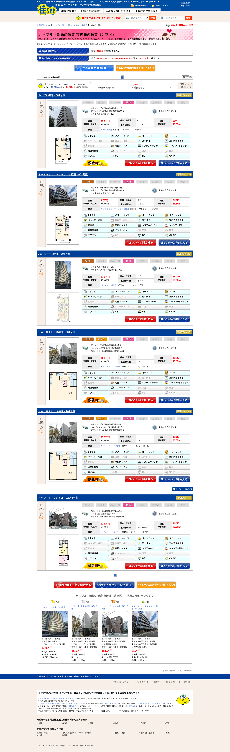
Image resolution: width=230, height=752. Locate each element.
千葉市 (122, 733)
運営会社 (187, 682)
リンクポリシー (171, 682)
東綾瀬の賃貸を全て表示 (182, 25)
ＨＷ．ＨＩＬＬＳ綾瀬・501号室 (56, 332)
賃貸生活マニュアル (90, 676)
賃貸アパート (59, 698)
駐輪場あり (73, 706)
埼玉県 (141, 733)
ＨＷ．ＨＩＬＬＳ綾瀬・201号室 (56, 411)
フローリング (156, 703)
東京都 (39, 733)
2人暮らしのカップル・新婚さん (50, 703)
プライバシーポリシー (121, 682)
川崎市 (80, 733)
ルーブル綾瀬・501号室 (51, 95)
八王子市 (167, 723)
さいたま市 (150, 733)
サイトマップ (185, 6)
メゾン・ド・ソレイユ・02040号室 (58, 497)
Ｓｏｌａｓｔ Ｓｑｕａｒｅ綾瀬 (115, 209)
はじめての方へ (186, 3)
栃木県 (39, 735)
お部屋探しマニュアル (47, 676)
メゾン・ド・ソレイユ (110, 532)
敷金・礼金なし (111, 703)
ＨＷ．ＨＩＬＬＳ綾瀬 (110, 366)
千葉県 (116, 733)
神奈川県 (65, 733)
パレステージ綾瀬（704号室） (54, 607)
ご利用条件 (141, 682)
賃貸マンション (72, 698)
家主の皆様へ (170, 671)
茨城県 (167, 733)
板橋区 (64, 723)
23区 (45, 733)
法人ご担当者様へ (186, 671)
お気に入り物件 (162, 5)
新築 (70, 703)
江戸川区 (142, 723)
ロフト (165, 703)
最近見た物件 (141, 5)
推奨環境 (155, 682)
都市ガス (132, 706)
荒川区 (39, 723)
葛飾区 (115, 723)
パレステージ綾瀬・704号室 (54, 254)
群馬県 (64, 735)
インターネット (143, 703)
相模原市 (88, 733)
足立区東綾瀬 (43, 698)
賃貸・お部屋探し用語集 (69, 676)
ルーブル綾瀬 (106, 130)
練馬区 (90, 723)
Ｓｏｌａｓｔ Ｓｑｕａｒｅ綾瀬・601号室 (63, 174)
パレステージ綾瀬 (108, 285)
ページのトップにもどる (183, 489)
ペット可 (82, 703)
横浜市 (73, 733)
